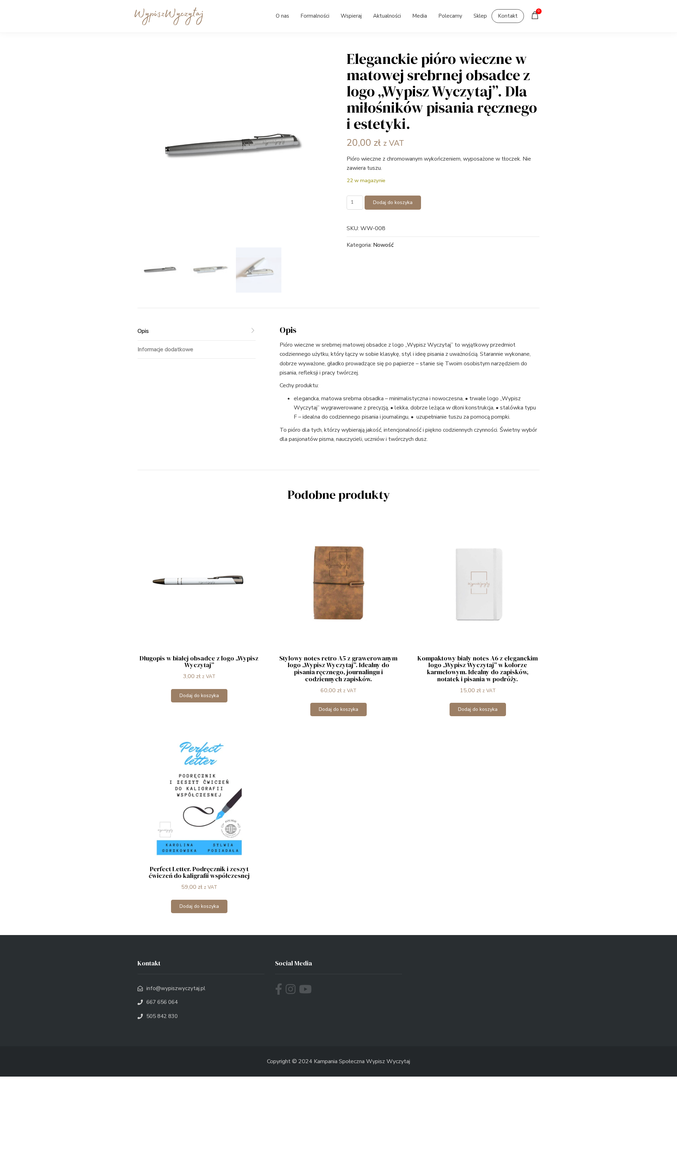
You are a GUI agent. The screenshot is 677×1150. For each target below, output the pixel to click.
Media (419, 15)
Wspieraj (351, 15)
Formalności (314, 15)
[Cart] (536, 17)
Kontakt (508, 15)
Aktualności (387, 15)
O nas (282, 15)
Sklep (480, 15)
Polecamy (450, 15)
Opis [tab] (143, 331)
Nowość (383, 245)
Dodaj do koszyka (393, 202)
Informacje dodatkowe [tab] (165, 349)
